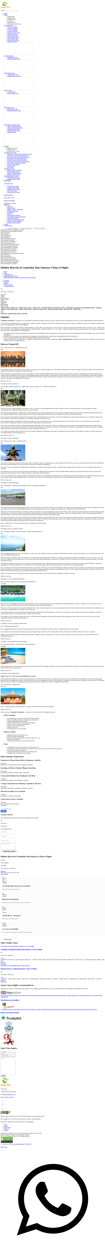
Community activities (12, 218)
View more (3, 805)
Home (5, 13)
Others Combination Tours (14, 126)
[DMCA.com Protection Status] (7, 1142)
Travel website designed (18, 1144)
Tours (6, 15)
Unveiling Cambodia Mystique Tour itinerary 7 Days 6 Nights (21, 949)
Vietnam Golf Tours (12, 34)
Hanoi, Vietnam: (5, 1116)
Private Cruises (11, 166)
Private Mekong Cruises (13, 171)
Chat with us (4, 1147)
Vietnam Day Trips (12, 41)
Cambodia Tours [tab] (11, 19)
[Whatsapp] (52, 1250)
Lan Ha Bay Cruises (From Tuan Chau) (17, 155)
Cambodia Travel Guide (13, 189)
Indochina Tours (11, 132)
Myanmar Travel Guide (13, 192)
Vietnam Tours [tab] (11, 16)
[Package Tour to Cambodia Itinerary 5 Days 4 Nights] (15, 965)
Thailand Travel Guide (13, 187)
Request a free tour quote (13, 222)
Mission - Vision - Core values (15, 209)
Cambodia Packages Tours (14, 76)
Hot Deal (3, 871)
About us (6, 1129)
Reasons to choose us (12, 211)
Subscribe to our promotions (14, 221)
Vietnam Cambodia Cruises (14, 173)
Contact (6, 224)
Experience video (8, 195)
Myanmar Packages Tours (14, 110)
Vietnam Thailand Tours (13, 130)
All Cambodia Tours (9, 73)
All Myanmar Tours (9, 107)
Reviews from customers (13, 215)
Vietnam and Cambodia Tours (15, 127)
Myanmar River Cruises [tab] (13, 151)
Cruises (6, 146)
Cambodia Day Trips (12, 74)
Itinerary (6, 283)
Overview (6, 280)
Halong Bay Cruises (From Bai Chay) (17, 158)
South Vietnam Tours (12, 38)
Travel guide (7, 180)
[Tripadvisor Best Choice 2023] (52, 1027)
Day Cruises (10, 167)
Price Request (4, 874)
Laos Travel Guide (12, 190)
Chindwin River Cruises (13, 179)
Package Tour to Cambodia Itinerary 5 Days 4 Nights (19, 969)
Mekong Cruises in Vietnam (14, 170)
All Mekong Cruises (9, 168)
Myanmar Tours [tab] (11, 22)
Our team (9, 214)
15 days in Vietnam (12, 30)
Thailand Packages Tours (13, 59)
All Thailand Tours (9, 56)
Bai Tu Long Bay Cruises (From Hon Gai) (18, 157)
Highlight (6, 281)
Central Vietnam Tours (13, 37)
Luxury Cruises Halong (13, 164)
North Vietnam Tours (12, 35)
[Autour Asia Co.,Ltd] (5, 4)
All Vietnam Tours (9, 25)
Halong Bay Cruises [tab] (12, 148)
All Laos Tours (8, 90)
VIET (28, 1144)
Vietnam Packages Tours (13, 32)
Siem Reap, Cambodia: (7, 1121)
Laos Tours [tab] (10, 21)
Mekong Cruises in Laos (13, 174)
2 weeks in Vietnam (12, 28)
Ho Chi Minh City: (5, 1119)
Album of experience (9, 200)
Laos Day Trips (11, 92)
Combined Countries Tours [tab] (14, 24)
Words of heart (11, 208)
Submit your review (9, 851)
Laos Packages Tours (12, 93)
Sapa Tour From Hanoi (13, 40)
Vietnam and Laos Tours (13, 129)
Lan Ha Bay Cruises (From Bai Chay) (17, 160)
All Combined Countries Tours (12, 125)
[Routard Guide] (52, 1039)
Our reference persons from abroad (16, 216)
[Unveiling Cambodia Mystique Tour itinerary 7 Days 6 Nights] (17, 946)
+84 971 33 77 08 (9, 1097)
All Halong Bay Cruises (10, 152)
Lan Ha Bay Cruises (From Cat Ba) (16, 163)
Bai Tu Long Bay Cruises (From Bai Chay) (18, 161)
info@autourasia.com (9, 1094)
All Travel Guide (8, 183)
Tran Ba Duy (10, 212)
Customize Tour (8, 225)
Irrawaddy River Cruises (13, 177)
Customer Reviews (9, 286)
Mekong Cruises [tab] (11, 149)
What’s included (8, 284)
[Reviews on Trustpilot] (52, 1018)
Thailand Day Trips (12, 57)
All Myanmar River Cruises (11, 176)
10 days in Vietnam (12, 27)
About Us (7, 205)
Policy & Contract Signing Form (15, 219)
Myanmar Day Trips (12, 109)
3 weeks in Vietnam (12, 31)
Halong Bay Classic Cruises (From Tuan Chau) (19, 154)
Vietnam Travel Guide (13, 186)
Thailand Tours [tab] (11, 18)
